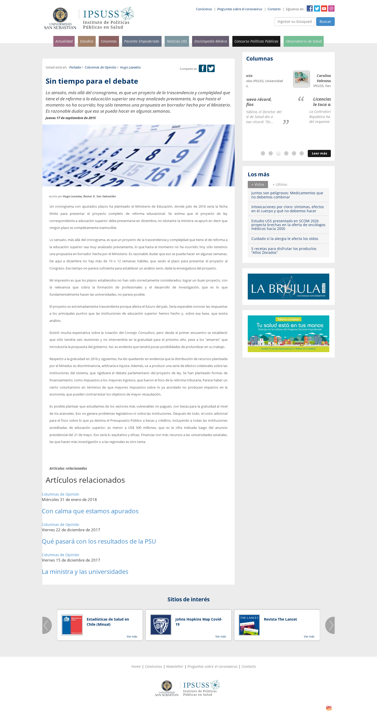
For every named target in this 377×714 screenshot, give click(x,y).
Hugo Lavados (130, 67)
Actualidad (64, 41)
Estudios (86, 41)
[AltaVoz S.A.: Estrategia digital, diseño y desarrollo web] (329, 708)
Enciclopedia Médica (210, 41)
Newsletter (174, 666)
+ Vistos (257, 184)
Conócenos (204, 9)
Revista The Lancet (280, 619)
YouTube (324, 8)
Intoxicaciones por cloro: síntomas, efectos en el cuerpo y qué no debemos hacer (287, 208)
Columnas (109, 41)
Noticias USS (177, 41)
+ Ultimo (280, 184)
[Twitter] (211, 69)
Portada (75, 67)
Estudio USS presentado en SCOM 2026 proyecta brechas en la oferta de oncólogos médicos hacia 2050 (288, 224)
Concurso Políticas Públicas (256, 41)
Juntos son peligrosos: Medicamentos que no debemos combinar (287, 194)
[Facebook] (202, 69)
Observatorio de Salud (304, 41)
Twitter (317, 8)
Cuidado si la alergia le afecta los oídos (284, 238)
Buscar (325, 21)
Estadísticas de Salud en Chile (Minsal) (108, 622)
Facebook (310, 8)
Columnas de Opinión (100, 67)
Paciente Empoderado (141, 41)
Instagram (331, 8)
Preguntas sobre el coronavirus (239, 9)
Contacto (274, 9)
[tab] (258, 184)
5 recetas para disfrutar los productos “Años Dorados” (283, 250)
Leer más (319, 153)
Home (136, 666)
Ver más (132, 636)
